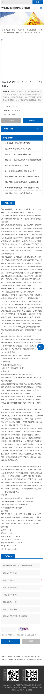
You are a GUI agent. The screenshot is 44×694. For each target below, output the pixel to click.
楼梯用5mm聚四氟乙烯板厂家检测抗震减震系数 (23, 160)
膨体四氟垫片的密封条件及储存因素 (18, 193)
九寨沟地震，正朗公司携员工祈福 (17, 143)
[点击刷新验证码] (23, 629)
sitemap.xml (33, 687)
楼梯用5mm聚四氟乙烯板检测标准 (18, 154)
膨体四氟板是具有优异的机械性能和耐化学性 (22, 182)
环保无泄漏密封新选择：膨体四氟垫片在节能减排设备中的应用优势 (23, 188)
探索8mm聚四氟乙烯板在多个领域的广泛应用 (22, 176)
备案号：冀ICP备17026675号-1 (16, 687)
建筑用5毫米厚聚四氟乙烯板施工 (17, 165)
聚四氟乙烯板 (31, 30)
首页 (13, 30)
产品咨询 (11, 120)
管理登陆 (29, 690)
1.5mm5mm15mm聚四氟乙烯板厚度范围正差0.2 (25, 659)
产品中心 (21, 30)
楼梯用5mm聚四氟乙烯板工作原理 (18, 149)
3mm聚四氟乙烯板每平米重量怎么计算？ (20, 171)
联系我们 (32, 120)
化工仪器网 (20, 690)
